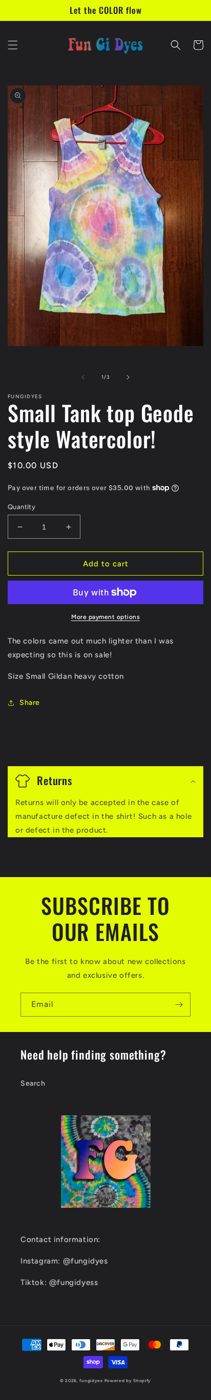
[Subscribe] (178, 1005)
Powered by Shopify (128, 1380)
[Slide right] (128, 377)
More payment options (105, 617)
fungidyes (90, 1380)
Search (33, 1083)
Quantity (21, 507)
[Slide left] (83, 377)
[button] (13, 45)
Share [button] (29, 702)
